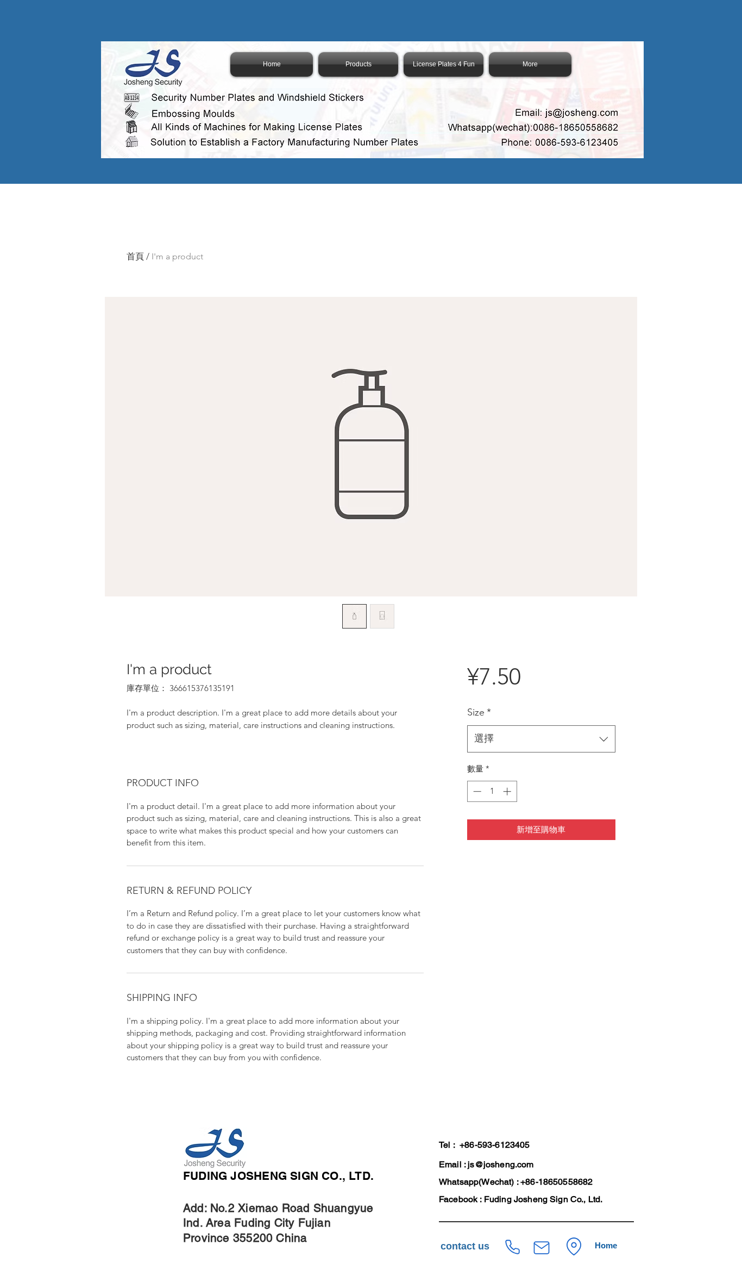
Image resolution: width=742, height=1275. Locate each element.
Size (479, 712)
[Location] (573, 1247)
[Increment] (508, 791)
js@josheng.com (500, 1164)
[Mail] (541, 1248)
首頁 (135, 256)
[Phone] (512, 1247)
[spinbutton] (492, 791)
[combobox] (541, 738)
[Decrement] (476, 791)
